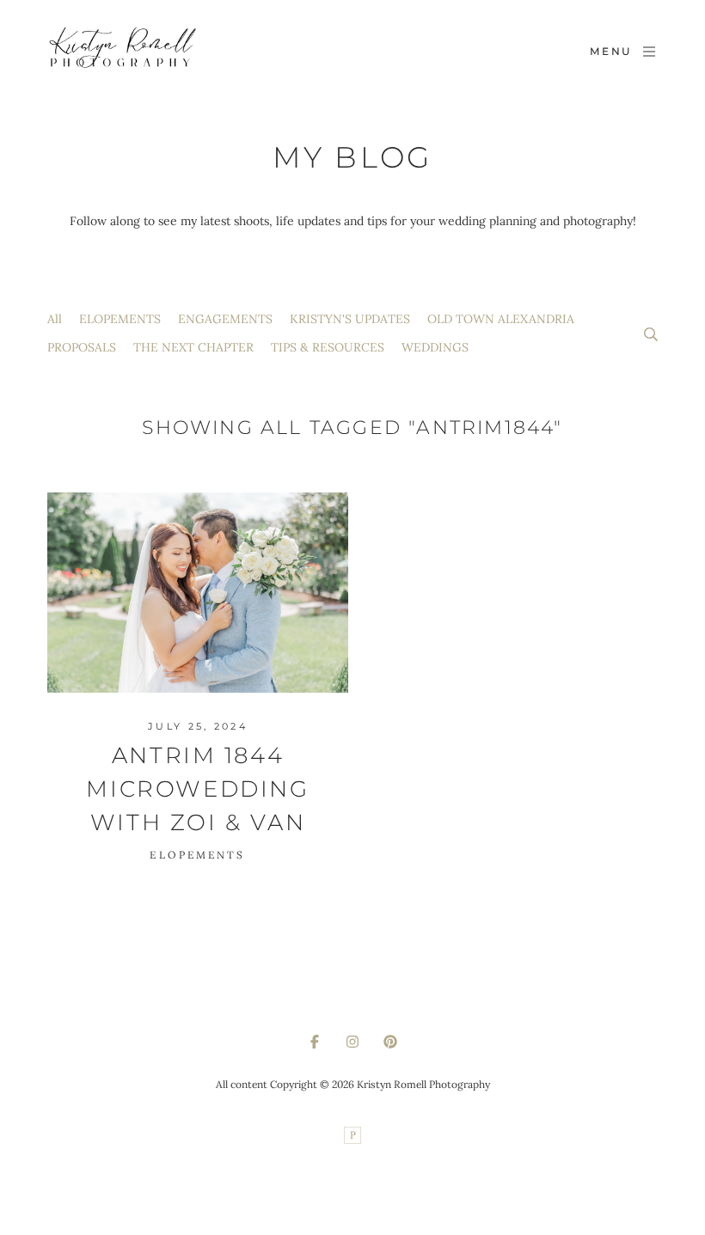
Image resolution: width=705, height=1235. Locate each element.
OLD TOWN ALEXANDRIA (500, 319)
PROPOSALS (81, 347)
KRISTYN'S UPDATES (350, 319)
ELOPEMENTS (120, 319)
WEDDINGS (435, 347)
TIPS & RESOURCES (327, 347)
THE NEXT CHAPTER (193, 347)
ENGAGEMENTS (225, 319)
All (54, 319)
